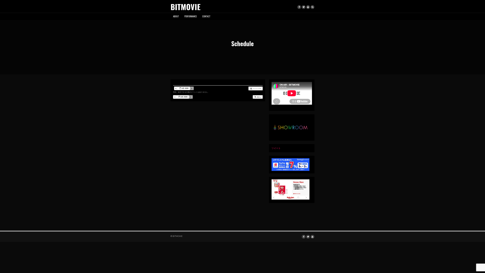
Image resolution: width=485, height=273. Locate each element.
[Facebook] (299, 7)
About (176, 16)
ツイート (276, 148)
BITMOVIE (185, 6)
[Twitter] (304, 7)
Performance (190, 16)
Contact (206, 16)
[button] (257, 97)
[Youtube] (308, 7)
